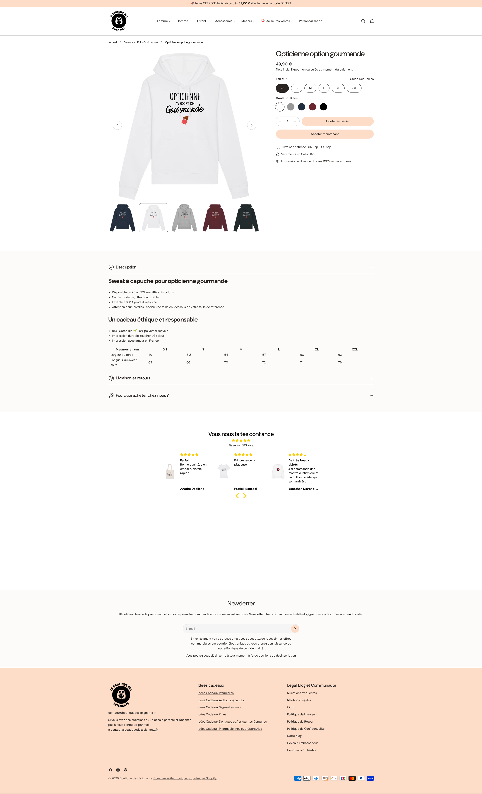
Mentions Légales (299, 700)
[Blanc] (280, 107)
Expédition (298, 69)
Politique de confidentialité (244, 648)
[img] (241, 440)
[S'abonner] (295, 629)
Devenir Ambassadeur (302, 743)
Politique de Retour (300, 721)
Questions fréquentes (302, 693)
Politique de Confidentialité (306, 729)
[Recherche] (363, 21)
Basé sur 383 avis (241, 445)
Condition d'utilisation (302, 750)
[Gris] (291, 107)
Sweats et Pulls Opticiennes (141, 42)
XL (338, 88)
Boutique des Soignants (136, 778)
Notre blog (294, 736)
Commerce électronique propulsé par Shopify (185, 778)
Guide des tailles (362, 79)
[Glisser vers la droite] (251, 125)
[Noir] (323, 107)
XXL (354, 88)
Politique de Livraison (302, 714)
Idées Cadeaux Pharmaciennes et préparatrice (230, 729)
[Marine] (302, 107)
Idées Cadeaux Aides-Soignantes (221, 700)
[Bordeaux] (313, 107)
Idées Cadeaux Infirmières (216, 693)
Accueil (112, 42)
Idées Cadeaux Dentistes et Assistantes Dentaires (232, 721)
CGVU (291, 707)
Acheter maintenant (325, 134)
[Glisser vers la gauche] (117, 125)
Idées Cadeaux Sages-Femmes (219, 707)
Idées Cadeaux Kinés (212, 714)
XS (282, 88)
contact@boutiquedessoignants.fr (134, 729)
